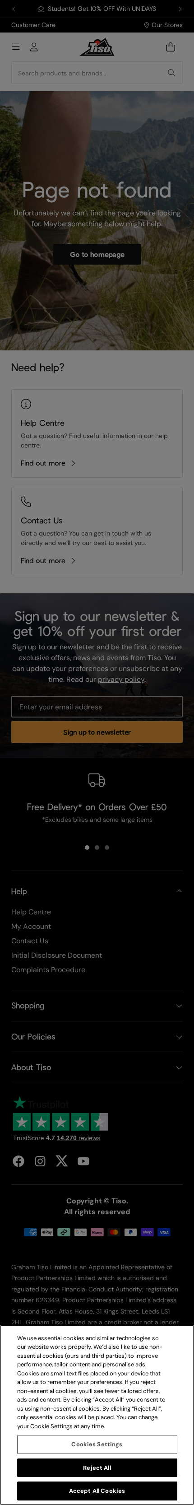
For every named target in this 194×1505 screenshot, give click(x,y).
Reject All (97, 1468)
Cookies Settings (96, 1444)
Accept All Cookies (97, 1491)
